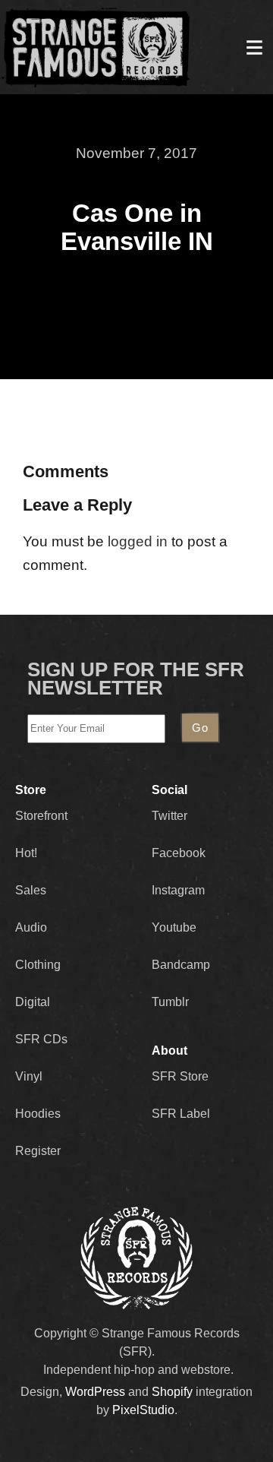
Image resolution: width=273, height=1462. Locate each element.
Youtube (174, 927)
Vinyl (28, 1076)
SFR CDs (41, 1039)
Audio (31, 927)
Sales (30, 890)
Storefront (41, 815)
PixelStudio (143, 1409)
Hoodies (38, 1113)
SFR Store (180, 1076)
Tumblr (170, 1001)
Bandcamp (181, 964)
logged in (138, 541)
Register (38, 1150)
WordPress (95, 1391)
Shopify (172, 1391)
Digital (32, 1001)
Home (95, 47)
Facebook (179, 853)
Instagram (178, 890)
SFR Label (181, 1113)
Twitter (169, 815)
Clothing (38, 964)
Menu (254, 47)
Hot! (26, 853)
